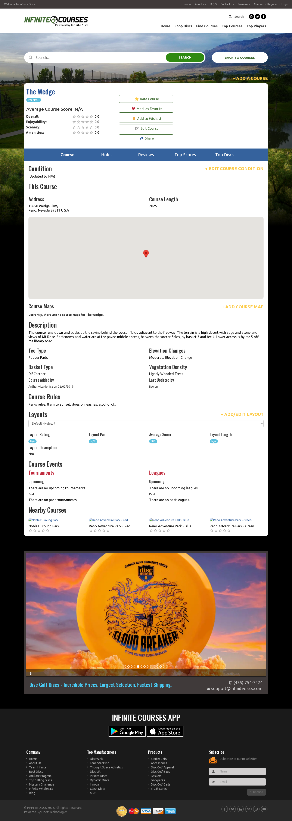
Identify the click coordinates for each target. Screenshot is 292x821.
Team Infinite (37, 767)
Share (149, 138)
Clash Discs (97, 788)
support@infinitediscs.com (236, 688)
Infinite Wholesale (41, 788)
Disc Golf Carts (161, 784)
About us (200, 4)
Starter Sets (159, 759)
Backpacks (158, 780)
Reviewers (244, 4)
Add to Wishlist (149, 119)
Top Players (256, 26)
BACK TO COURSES (240, 57)
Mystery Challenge (41, 784)
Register (272, 4)
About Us (35, 763)
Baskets (156, 776)
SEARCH (185, 57)
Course (67, 154)
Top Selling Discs (40, 780)
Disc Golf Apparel (162, 767)
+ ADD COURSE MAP (243, 306)
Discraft (95, 771)
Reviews (146, 154)
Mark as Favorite (149, 109)
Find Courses (207, 26)
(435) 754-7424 (247, 682)
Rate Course (149, 99)
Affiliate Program (40, 776)
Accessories (159, 763)
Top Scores (185, 154)
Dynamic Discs (99, 780)
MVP (93, 793)
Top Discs (224, 154)
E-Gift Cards (159, 788)
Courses (258, 4)
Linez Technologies (54, 812)
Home (187, 4)
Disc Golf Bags (160, 771)
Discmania (96, 759)
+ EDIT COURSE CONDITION (234, 168)
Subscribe (256, 792)
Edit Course (149, 128)
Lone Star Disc (99, 763)
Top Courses (232, 26)
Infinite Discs (79, 25)
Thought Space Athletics (106, 767)
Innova (94, 784)
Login (285, 4)
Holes (106, 154)
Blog (32, 793)
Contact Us (227, 4)
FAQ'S (213, 4)
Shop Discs (183, 26)
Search (239, 16)
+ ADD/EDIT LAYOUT (242, 414)
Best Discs (36, 771)
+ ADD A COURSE (250, 78)
